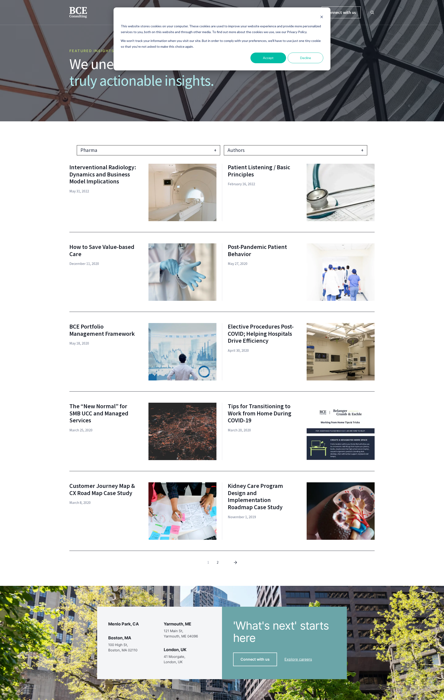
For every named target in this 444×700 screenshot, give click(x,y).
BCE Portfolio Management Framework (102, 330)
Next (235, 562)
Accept (268, 58)
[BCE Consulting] (78, 12)
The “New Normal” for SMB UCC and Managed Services (98, 413)
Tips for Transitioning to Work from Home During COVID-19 (259, 413)
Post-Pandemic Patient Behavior (257, 250)
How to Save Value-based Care (101, 250)
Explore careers (298, 659)
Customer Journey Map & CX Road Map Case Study (102, 489)
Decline (305, 58)
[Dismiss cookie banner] (321, 17)
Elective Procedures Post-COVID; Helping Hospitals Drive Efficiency (261, 333)
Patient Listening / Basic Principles (259, 171)
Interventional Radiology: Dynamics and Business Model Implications (102, 174)
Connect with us (341, 12)
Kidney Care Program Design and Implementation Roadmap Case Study (255, 496)
